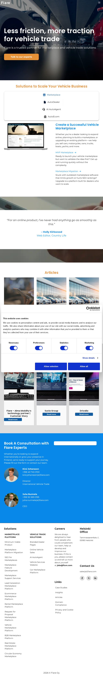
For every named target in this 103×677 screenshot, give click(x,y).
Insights (59, 592)
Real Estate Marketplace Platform (10, 646)
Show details (88, 358)
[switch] (39, 348)
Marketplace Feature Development (11, 568)
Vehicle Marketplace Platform (10, 628)
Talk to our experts (21, 57)
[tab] (51, 95)
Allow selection (51, 366)
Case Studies (61, 587)
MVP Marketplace (64, 152)
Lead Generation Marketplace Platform (12, 586)
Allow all (84, 366)
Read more (13, 419)
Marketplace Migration (67, 171)
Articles (58, 597)
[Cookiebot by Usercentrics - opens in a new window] (88, 309)
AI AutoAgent (36, 557)
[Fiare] (5, 2)
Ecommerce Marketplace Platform (10, 596)
